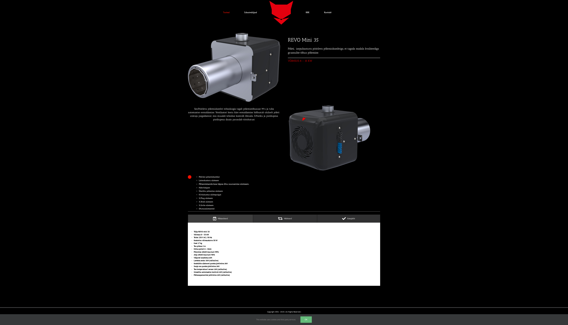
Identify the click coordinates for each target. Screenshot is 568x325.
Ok (306, 319)
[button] (322, 12)
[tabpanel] (284, 253)
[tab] (220, 218)
